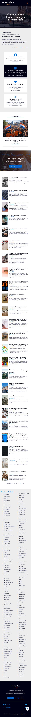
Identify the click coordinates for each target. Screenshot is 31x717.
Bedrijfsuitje (7, 522)
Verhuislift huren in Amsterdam (16, 294)
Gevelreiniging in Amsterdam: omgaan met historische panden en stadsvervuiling (18, 254)
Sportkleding (22, 592)
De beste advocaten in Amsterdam (17, 215)
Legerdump (22, 495)
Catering (6, 558)
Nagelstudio (22, 512)
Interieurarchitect (8, 651)
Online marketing (23, 519)
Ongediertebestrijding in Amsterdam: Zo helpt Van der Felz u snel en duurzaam (18, 269)
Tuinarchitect (22, 628)
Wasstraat (21, 654)
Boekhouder (7, 543)
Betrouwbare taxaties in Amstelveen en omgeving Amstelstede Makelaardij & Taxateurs (18, 371)
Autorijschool (7, 507)
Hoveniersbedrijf (8, 640)
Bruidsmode (7, 550)
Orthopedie (21, 531)
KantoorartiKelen (8, 659)
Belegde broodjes (8, 530)
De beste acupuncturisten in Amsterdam (19, 203)
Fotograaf (6, 606)
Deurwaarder (7, 576)
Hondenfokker (7, 631)
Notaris (20, 518)
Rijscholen (21, 559)
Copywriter (6, 565)
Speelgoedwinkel (23, 589)
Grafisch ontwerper (8, 623)
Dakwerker (6, 573)
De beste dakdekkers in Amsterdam (18, 177)
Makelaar (21, 499)
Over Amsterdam (23, 540)
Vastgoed (21, 637)
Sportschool (21, 596)
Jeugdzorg (6, 655)
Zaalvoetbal (21, 671)
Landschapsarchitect (24, 493)
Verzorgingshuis (22, 645)
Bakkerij (6, 518)
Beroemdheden (7, 533)
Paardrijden (21, 542)
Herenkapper (7, 627)
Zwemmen (21, 676)
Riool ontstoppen (23, 560)
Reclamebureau (22, 553)
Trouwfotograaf (22, 624)
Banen (5, 520)
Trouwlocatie (22, 626)
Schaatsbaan (22, 564)
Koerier (5, 670)
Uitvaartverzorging (23, 633)
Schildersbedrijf (22, 568)
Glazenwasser (7, 621)
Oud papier (21, 538)
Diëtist (5, 586)
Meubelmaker (22, 506)
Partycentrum (22, 546)
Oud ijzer (21, 536)
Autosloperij (7, 511)
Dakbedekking (7, 569)
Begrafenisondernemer (9, 526)
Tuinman (21, 631)
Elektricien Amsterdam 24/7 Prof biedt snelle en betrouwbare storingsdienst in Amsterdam (19, 283)
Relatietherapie (22, 555)
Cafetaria (6, 552)
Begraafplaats (7, 524)
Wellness (21, 656)
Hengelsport (7, 625)
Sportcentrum (22, 590)
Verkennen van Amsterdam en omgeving (16, 383)
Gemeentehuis (7, 612)
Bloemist (6, 539)
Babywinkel (6, 517)
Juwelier (6, 657)
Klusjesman (6, 668)
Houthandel (7, 634)
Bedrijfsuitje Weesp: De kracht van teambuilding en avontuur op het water (18, 472)
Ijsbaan (5, 644)
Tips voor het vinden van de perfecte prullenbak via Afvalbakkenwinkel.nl (18, 357)
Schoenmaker (22, 572)
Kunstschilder (7, 677)
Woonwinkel (22, 667)
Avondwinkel (7, 515)
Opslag (20, 525)
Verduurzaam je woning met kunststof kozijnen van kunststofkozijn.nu (18, 332)
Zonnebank (21, 673)
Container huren (8, 563)
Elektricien (6, 591)
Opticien (21, 527)
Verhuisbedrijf (22, 641)
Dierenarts (6, 578)
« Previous (8, 483)
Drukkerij (6, 588)
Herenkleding (7, 629)
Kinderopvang (7, 664)
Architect (6, 502)
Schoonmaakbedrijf (23, 574)
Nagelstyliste (22, 514)
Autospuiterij (7, 513)
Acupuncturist (7, 496)
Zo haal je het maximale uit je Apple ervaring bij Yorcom (18, 409)
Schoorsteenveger (23, 575)
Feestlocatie (7, 597)
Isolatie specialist (8, 653)
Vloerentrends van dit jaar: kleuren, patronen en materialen (17, 307)
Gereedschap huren (8, 614)
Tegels (20, 611)
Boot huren (6, 545)
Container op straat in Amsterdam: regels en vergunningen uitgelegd (17, 434)
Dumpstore (6, 589)
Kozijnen (6, 674)
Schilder (21, 566)
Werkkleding (22, 660)
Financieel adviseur (8, 604)
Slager (20, 581)
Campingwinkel (7, 554)
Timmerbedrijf (22, 620)
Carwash (6, 556)
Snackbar (21, 587)
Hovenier (6, 638)
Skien (20, 579)
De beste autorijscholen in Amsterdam (18, 228)
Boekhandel (7, 541)
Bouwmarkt (6, 548)
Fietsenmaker (7, 601)
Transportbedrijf (22, 622)
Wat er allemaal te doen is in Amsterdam (16, 396)
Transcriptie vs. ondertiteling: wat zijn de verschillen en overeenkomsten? (18, 320)
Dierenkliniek (7, 580)
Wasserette (21, 652)
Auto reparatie (7, 503)
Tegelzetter (21, 613)
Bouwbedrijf (7, 546)
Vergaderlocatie (22, 639)
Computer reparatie (8, 560)
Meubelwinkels (22, 508)
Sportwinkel (22, 598)
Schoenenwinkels (23, 570)
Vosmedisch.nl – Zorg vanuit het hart (18, 459)
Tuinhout (21, 630)
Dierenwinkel (7, 584)
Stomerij (21, 602)
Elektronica (6, 593)
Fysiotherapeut (7, 608)
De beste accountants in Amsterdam (18, 190)
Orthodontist (22, 529)
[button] (27, 3)
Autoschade (6, 509)
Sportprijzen (22, 594)
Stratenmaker (22, 603)
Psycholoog (21, 551)
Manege (21, 501)
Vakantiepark (22, 635)
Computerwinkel (8, 561)
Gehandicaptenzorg (8, 610)
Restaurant (21, 557)
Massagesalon (22, 503)
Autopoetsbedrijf (8, 505)
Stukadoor (21, 605)
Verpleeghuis (22, 643)
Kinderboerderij (7, 660)
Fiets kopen (6, 599)
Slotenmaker (22, 585)
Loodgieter (21, 497)
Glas (5, 617)
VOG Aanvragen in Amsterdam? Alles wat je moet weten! (18, 421)
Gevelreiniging (7, 616)
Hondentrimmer (8, 632)
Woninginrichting (23, 665)
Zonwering (21, 674)
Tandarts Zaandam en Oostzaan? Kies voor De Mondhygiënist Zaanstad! (18, 345)
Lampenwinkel (22, 491)
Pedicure (21, 547)
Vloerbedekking (22, 646)
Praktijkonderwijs (23, 549)
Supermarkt (22, 607)
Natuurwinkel (22, 516)
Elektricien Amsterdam (14, 240)
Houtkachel (6, 636)
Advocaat (6, 498)
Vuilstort (21, 650)
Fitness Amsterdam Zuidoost (16, 446)
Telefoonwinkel (22, 615)
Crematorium (7, 567)
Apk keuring (7, 500)
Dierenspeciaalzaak (8, 582)
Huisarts (6, 642)
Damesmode (7, 574)
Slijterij (20, 583)
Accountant (6, 494)
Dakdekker (6, 571)
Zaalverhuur (22, 669)
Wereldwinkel (22, 658)
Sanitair (20, 562)
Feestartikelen (7, 595)
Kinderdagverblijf (8, 662)
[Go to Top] (27, 708)
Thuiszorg (21, 618)
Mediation (21, 504)
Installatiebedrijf (8, 649)
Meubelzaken (22, 510)
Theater (20, 617)
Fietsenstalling (7, 603)
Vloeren (20, 648)
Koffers (5, 672)
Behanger (6, 528)
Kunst (5, 675)
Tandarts (21, 609)
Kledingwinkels (7, 666)
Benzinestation (7, 532)
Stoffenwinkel (22, 600)
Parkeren (21, 544)
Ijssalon (5, 646)
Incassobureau (7, 647)
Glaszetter (6, 619)
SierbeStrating (22, 577)
